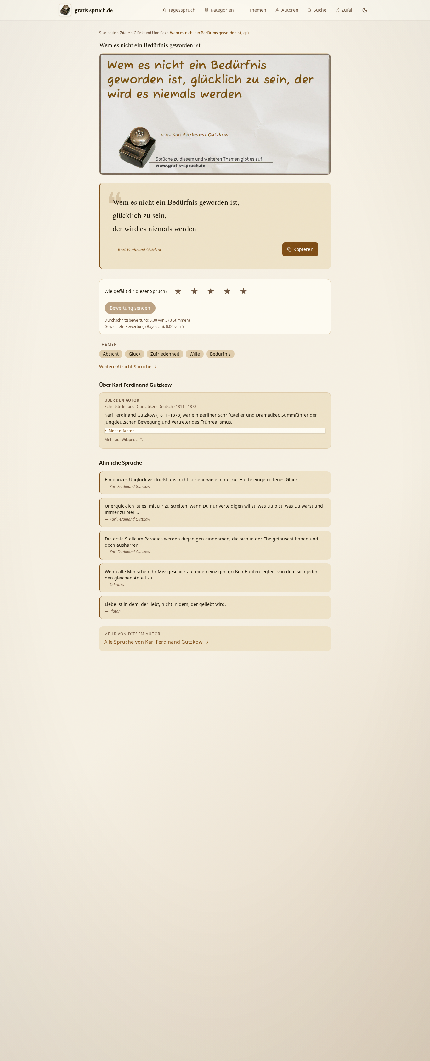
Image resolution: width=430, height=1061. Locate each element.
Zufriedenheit (164, 354)
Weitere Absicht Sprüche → (128, 366)
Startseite (107, 33)
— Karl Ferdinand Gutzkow (137, 249)
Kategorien (222, 10)
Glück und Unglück (150, 33)
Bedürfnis (220, 354)
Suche (320, 10)
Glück (134, 354)
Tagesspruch (181, 10)
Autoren (289, 10)
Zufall (348, 10)
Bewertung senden (130, 308)
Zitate (125, 33)
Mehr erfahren (121, 430)
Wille (195, 354)
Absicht (111, 354)
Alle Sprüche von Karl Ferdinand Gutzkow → (156, 641)
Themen (257, 10)
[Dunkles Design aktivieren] (365, 10)
